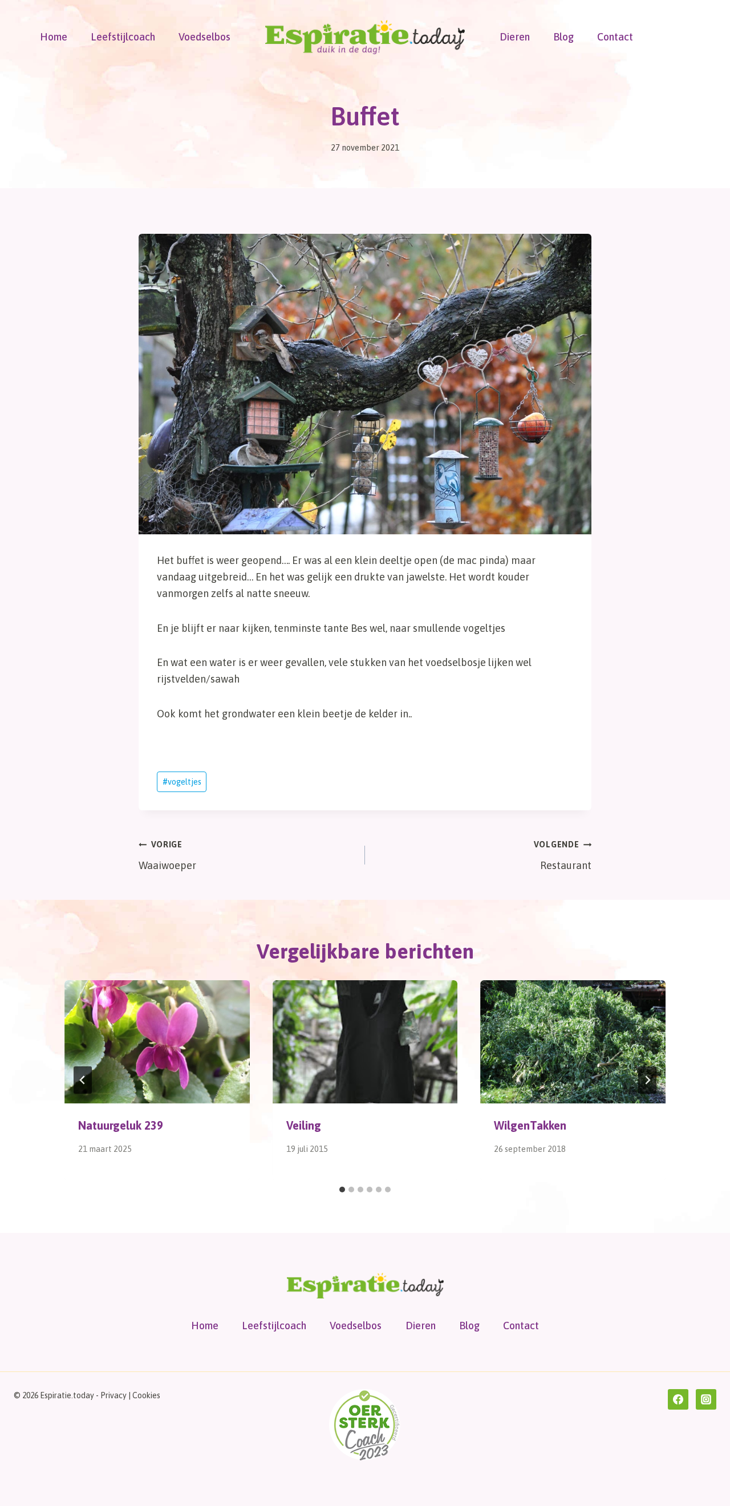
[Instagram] (706, 1399)
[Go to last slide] (83, 1080)
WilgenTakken (530, 1125)
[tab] (342, 1189)
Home (53, 37)
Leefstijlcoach (123, 37)
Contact (615, 37)
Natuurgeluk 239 (120, 1125)
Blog (563, 37)
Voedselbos (204, 37)
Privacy (113, 1395)
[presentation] (157, 1041)
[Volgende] (647, 1080)
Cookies (146, 1395)
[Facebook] (678, 1399)
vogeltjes (182, 781)
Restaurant (562, 855)
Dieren (515, 37)
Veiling (303, 1125)
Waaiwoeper (167, 855)
